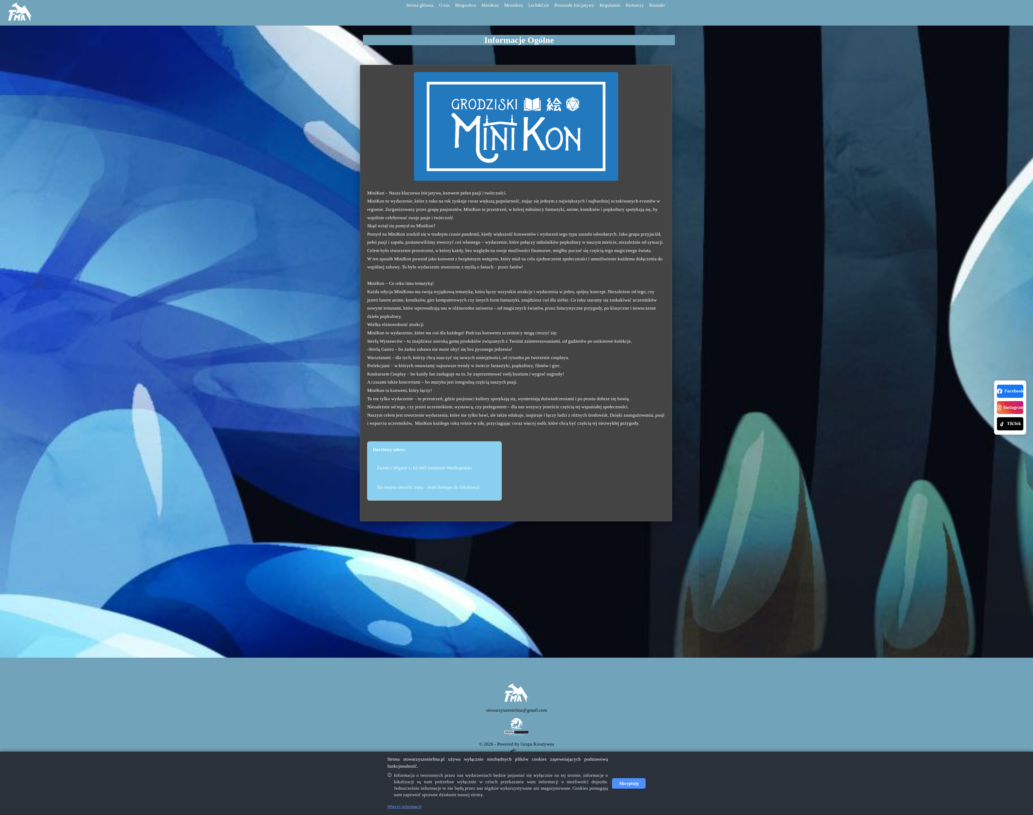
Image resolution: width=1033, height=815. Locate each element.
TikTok (1014, 423)
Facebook (1013, 391)
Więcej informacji (404, 806)
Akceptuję (629, 783)
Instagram (1013, 407)
